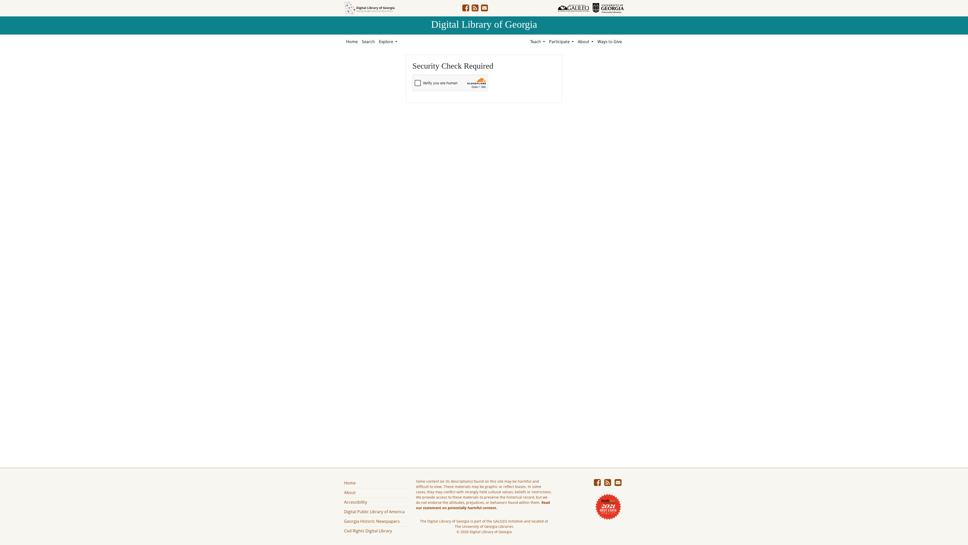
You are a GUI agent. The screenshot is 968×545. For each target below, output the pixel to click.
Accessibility (355, 502)
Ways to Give (609, 41)
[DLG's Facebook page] (465, 9)
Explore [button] (386, 41)
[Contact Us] (484, 9)
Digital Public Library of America (374, 511)
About (350, 492)
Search (368, 41)
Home (352, 41)
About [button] (584, 41)
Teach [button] (536, 41)
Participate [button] (560, 41)
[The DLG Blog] (475, 9)
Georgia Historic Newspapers (372, 521)
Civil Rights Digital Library (368, 531)
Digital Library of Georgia (484, 24)
